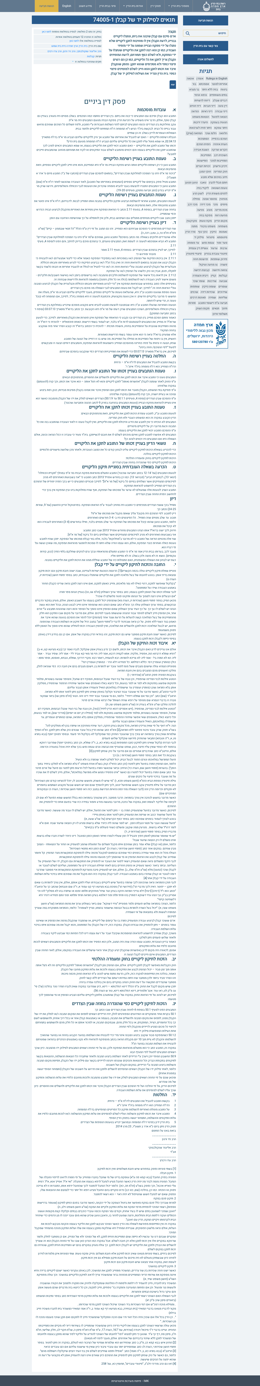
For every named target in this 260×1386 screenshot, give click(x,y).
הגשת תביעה (46, 6)
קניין (213, 275)
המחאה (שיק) (194, 133)
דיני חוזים (195, 106)
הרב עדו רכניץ (54, 51)
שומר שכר (199, 281)
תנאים (215, 308)
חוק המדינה (220, 171)
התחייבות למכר (218, 161)
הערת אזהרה (220, 144)
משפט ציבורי (207, 226)
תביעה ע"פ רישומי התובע (212, 303)
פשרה (223, 265)
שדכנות (211, 281)
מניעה (200, 210)
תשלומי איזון (220, 314)
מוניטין (223, 199)
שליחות (223, 297)
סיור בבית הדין (107, 6)
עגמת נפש (208, 243)
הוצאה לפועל (219, 117)
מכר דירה (205, 204)
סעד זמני (222, 243)
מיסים (223, 204)
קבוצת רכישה (202, 270)
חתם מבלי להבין (218, 182)
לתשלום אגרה (206, 59)
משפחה (222, 226)
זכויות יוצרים (203, 166)
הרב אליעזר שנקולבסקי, (88, 51)
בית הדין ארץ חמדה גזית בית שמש (69, 46)
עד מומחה (193, 243)
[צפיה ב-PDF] (172, 84)
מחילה (196, 199)
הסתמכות (203, 139)
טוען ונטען (191, 182)
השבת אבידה (201, 150)
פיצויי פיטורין (194, 254)
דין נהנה (222, 106)
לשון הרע (198, 193)
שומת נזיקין (209, 286)
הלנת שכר (210, 133)
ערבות (223, 248)
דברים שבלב (220, 100)
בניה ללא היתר (210, 89)
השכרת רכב (220, 155)
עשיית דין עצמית (198, 248)
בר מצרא (194, 89)
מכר (215, 204)
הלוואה (223, 133)
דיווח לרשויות (202, 100)
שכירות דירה (208, 292)
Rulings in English (216, 78)
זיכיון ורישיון (220, 166)
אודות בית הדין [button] (134, 6)
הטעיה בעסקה (218, 122)
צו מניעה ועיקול (208, 265)
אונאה (190, 78)
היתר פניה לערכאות (200, 128)
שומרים (222, 286)
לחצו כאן (46, 32)
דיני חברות (209, 106)
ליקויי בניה (203, 188)
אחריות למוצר (219, 84)
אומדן (200, 78)
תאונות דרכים (198, 297)
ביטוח (224, 89)
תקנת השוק (202, 308)
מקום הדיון (220, 221)
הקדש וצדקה (219, 150)
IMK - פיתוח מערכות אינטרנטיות (130, 1381)
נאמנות (223, 232)
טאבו (203, 182)
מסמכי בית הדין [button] (180, 6)
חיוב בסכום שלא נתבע (214, 177)
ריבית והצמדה (200, 275)
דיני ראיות (206, 111)
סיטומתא (222, 237)
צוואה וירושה (219, 270)
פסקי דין (156, 6)
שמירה (212, 297)
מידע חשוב (85, 6)
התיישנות (202, 161)
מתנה (194, 226)
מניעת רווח (221, 215)
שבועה (223, 281)
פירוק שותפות (219, 259)
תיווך (224, 308)
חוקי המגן (205, 171)
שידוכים (222, 292)
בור (194, 84)
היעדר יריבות (200, 122)
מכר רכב (192, 204)
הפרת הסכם (203, 144)
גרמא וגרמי (200, 95)
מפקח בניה (205, 215)
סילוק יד (199, 237)
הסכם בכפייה (219, 139)
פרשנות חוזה (200, 259)
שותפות (195, 286)
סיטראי (210, 237)
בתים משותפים (218, 95)
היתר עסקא (220, 128)
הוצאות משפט (200, 117)
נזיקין (213, 232)
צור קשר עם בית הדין (205, 46)
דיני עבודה (221, 111)
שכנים (194, 292)
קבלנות (223, 275)
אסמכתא (204, 84)
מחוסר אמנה (210, 199)
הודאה (195, 111)
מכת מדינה (221, 210)
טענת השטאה (219, 188)
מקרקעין (192, 221)
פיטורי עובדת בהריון (215, 254)
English (66, 6)
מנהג (209, 210)
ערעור (214, 248)
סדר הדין (190, 232)
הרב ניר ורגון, (69, 51)
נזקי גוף (202, 232)
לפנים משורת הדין (216, 193)
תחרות (192, 303)
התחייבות (206, 155)
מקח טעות (206, 221)
